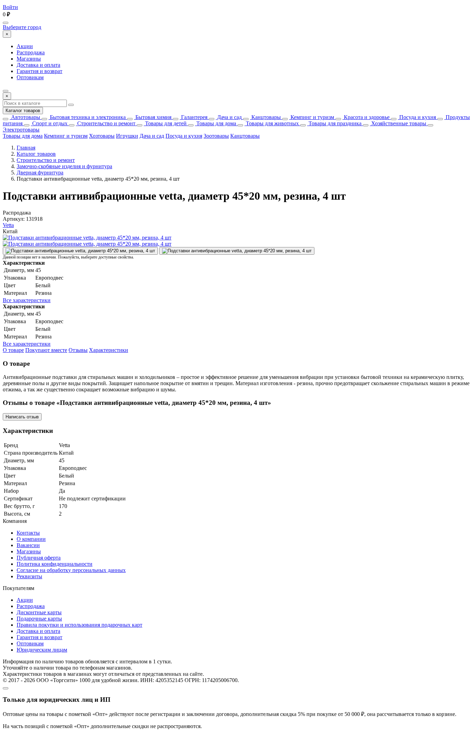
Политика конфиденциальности (54, 564)
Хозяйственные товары (398, 123)
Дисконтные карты (39, 612)
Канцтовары (265, 117)
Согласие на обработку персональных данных (71, 570)
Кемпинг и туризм (311, 117)
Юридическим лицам (42, 650)
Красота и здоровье (366, 117)
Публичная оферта (39, 558)
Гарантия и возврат (39, 71)
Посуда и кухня (417, 117)
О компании (31, 539)
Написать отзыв (22, 416)
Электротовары (21, 130)
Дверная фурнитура (40, 172)
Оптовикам (30, 77)
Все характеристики (27, 300)
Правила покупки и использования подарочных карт (79, 625)
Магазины (29, 59)
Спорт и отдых (49, 123)
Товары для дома (215, 123)
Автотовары (25, 117)
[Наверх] (5, 688)
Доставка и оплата (38, 65)
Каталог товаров (23, 110)
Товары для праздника (334, 123)
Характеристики (108, 350)
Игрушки (127, 136)
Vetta (8, 225)
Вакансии (28, 545)
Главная (26, 148)
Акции (25, 46)
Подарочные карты (39, 618)
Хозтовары (102, 136)
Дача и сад (229, 117)
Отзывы (78, 350)
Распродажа (31, 52)
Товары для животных (271, 123)
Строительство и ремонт (105, 123)
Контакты (28, 533)
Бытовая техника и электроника (87, 117)
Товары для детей (165, 123)
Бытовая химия (152, 117)
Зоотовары (216, 136)
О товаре (13, 350)
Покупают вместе (46, 350)
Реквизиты (29, 576)
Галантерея (193, 117)
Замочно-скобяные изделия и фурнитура (64, 166)
